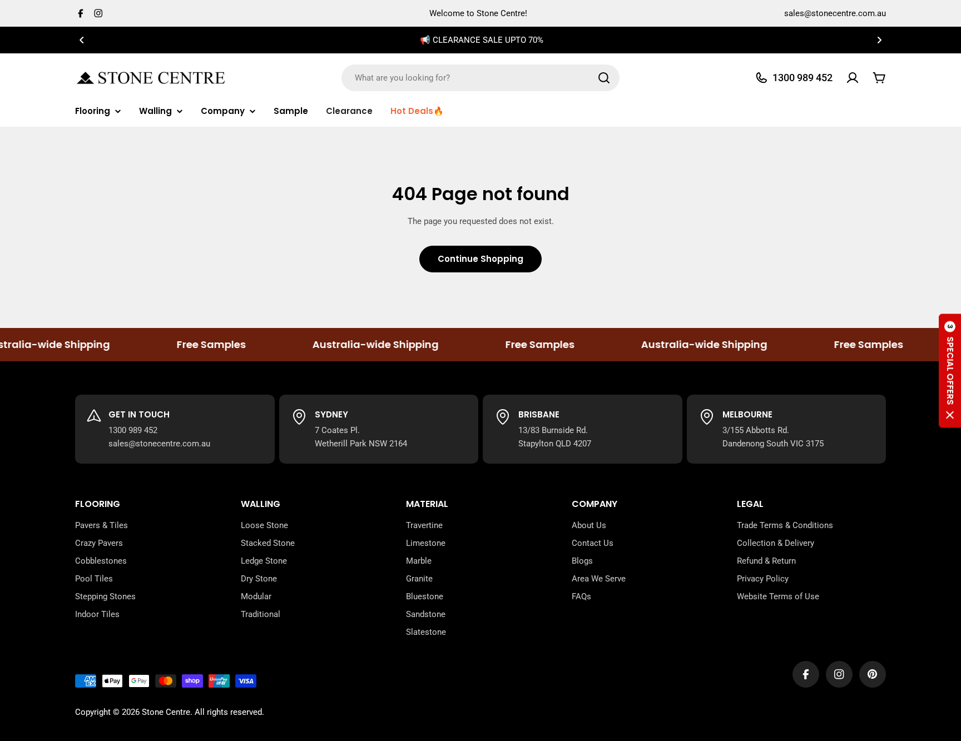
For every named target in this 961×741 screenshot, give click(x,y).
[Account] (852, 77)
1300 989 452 (132, 430)
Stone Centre (166, 712)
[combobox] (480, 77)
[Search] (604, 77)
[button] (81, 40)
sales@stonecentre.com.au (835, 13)
